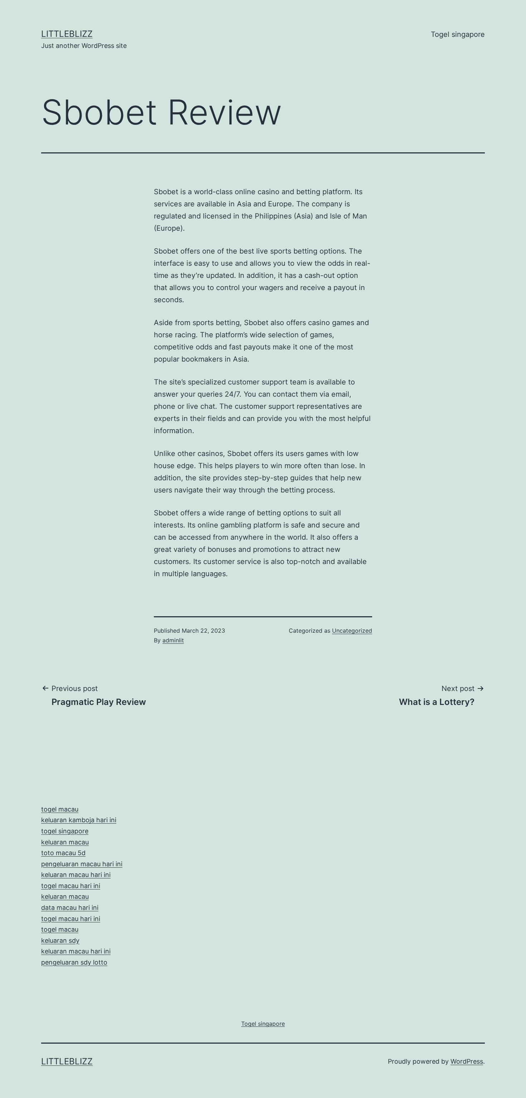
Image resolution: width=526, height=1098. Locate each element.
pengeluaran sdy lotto (74, 962)
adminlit (173, 640)
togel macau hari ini (70, 918)
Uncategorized (352, 630)
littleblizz (67, 34)
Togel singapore (458, 34)
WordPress (466, 1061)
